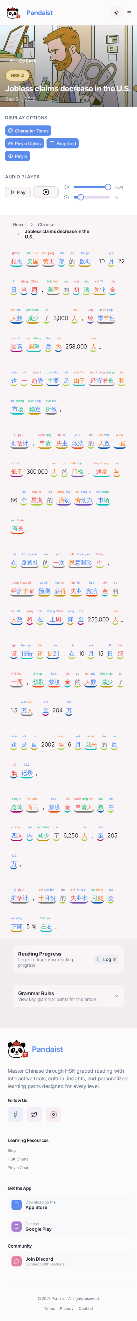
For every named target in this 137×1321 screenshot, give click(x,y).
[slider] (108, 187)
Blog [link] (12, 1150)
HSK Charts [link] (18, 1159)
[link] (15, 1114)
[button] (116, 12)
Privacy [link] (67, 1308)
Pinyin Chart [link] (19, 1167)
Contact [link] (86, 1308)
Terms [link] (49, 1308)
